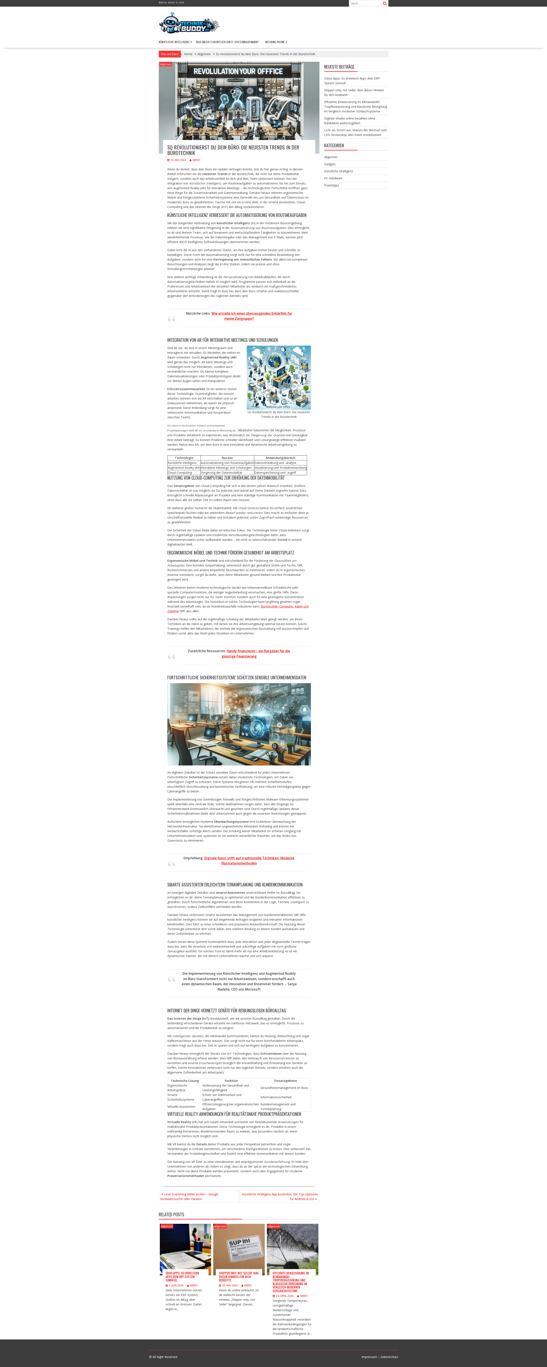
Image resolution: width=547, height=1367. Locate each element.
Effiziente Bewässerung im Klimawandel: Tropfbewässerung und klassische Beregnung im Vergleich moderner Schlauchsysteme (291, 1282)
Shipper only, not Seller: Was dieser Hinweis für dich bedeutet (239, 1276)
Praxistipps (331, 185)
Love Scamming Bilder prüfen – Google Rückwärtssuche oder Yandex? (189, 1196)
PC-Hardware (333, 178)
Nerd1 (197, 160)
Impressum (369, 1357)
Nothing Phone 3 (276, 42)
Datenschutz (389, 1357)
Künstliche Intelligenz (174, 42)
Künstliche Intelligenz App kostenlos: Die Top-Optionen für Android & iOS (280, 1196)
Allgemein (166, 64)
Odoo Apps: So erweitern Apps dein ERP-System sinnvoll (182, 1276)
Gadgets (330, 164)
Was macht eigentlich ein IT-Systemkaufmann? (227, 42)
